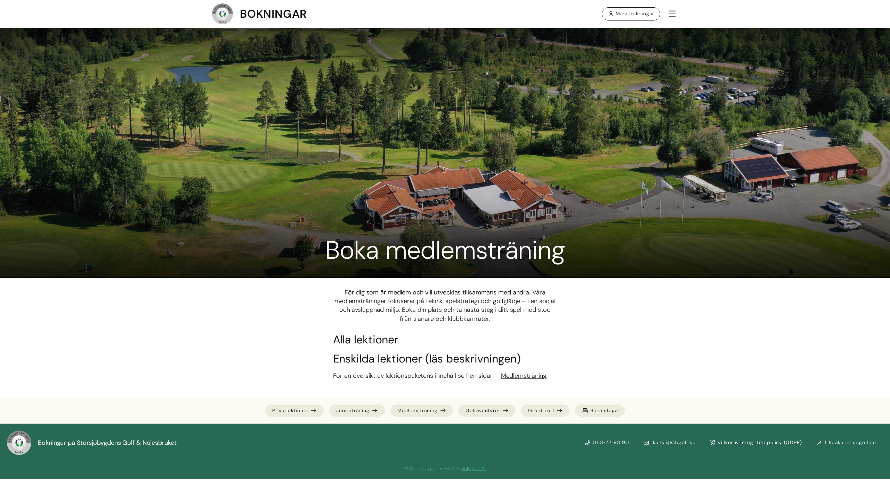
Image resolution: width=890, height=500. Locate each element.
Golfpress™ (473, 468)
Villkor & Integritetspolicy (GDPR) (760, 442)
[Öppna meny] (672, 13)
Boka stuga (604, 410)
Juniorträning (352, 410)
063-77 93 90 (611, 442)
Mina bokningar (635, 13)
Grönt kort (541, 410)
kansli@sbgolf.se (673, 442)
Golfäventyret (483, 410)
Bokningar (273, 14)
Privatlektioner (290, 410)
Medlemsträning (524, 376)
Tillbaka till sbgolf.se (850, 442)
